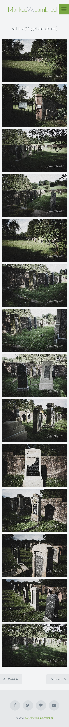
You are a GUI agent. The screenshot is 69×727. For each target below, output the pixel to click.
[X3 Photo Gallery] (41, 705)
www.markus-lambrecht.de (39, 717)
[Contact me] (54, 705)
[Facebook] (15, 705)
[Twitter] (28, 705)
